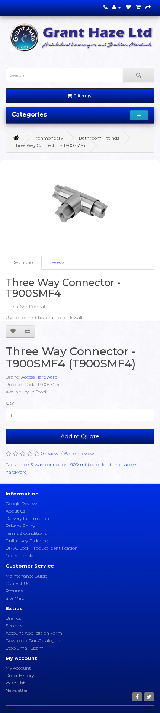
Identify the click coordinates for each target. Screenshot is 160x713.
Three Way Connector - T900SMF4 (49, 145)
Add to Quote (80, 436)
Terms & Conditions (26, 533)
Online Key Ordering (27, 540)
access (130, 464)
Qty (10, 403)
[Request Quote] (148, 7)
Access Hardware (39, 377)
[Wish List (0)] (128, 7)
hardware (16, 472)
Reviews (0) (60, 262)
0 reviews (50, 453)
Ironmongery (49, 138)
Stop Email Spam (25, 648)
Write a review (79, 453)
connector (56, 464)
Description (24, 262)
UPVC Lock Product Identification (42, 548)
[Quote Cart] (138, 7)
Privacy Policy (20, 526)
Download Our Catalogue (33, 640)
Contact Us (17, 583)
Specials (14, 625)
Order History (20, 675)
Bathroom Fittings (99, 138)
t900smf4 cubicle (86, 464)
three (23, 464)
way (39, 464)
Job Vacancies (20, 555)
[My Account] (116, 7)
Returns (14, 590)
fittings (114, 464)
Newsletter (17, 690)
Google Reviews (22, 503)
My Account (18, 668)
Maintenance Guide (26, 576)
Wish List (15, 683)
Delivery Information (27, 518)
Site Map (15, 598)
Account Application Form (34, 633)
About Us (15, 511)
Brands (13, 618)
